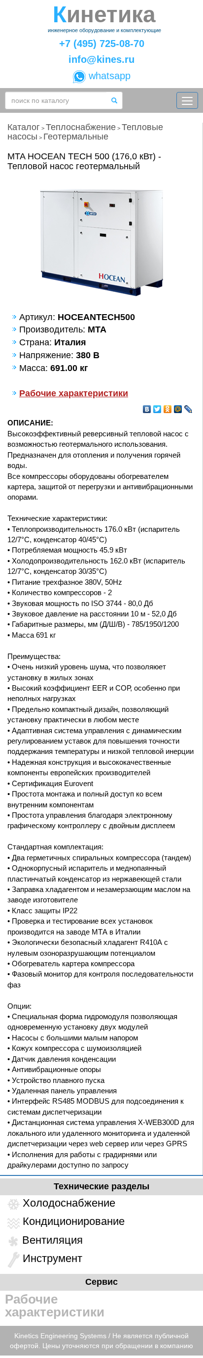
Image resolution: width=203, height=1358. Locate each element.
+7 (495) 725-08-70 (101, 43)
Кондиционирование (74, 1221)
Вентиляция (52, 1240)
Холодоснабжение (69, 1203)
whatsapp (108, 75)
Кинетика (104, 14)
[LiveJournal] (188, 407)
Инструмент (52, 1258)
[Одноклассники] (168, 407)
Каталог (23, 127)
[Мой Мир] (178, 407)
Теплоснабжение (81, 127)
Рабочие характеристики (73, 393)
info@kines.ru (101, 59)
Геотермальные (75, 136)
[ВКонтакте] (147, 407)
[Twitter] (157, 407)
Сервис (101, 1282)
